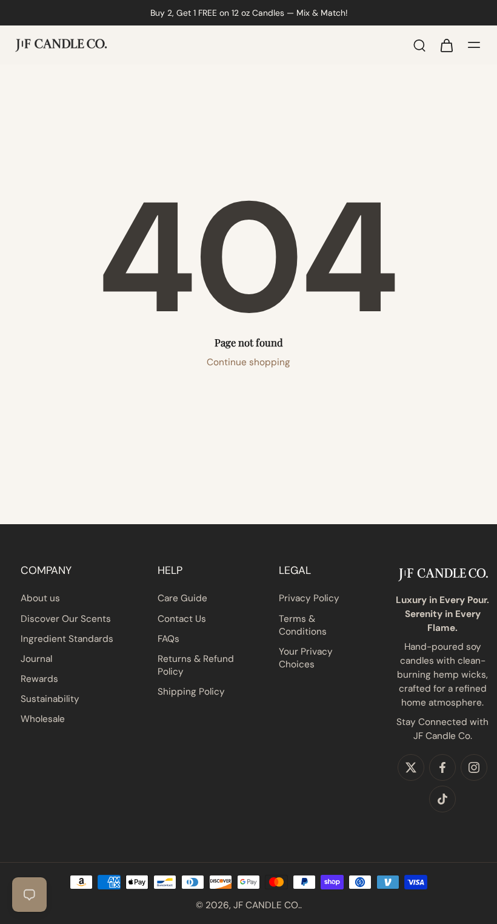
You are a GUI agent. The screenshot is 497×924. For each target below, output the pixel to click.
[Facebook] (442, 767)
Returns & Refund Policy (196, 665)
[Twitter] (411, 767)
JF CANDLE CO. (266, 905)
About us (40, 598)
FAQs (168, 639)
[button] (67, 570)
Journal (36, 659)
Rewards (39, 679)
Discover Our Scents (66, 619)
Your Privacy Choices (306, 658)
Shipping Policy (191, 692)
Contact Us (182, 619)
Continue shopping (248, 362)
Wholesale (43, 719)
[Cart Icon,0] (446, 45)
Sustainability (50, 699)
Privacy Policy (309, 598)
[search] (419, 45)
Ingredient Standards (67, 639)
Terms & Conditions (303, 625)
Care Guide (182, 598)
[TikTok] (442, 799)
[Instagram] (474, 767)
